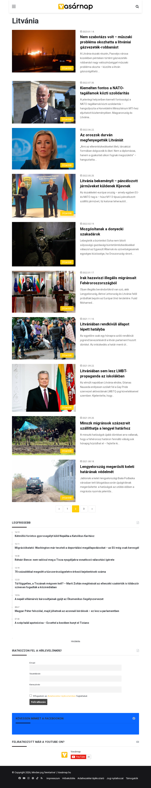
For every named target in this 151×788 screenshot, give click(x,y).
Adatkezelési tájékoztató (91, 778)
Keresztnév (34, 684)
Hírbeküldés (68, 778)
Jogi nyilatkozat (115, 778)
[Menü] (14, 8)
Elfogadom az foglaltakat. (60, 696)
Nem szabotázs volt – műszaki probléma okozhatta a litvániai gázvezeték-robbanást (106, 42)
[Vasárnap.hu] (75, 6)
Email (32, 663)
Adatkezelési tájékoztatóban (62, 696)
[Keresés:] (137, 8)
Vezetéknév (35, 673)
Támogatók (132, 778)
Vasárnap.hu (64, 772)
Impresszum (53, 778)
